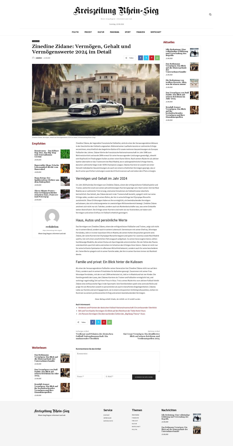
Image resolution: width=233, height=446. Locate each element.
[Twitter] (146, 57)
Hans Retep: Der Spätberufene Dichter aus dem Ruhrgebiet (46, 180)
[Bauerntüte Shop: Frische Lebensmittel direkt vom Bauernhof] (65, 168)
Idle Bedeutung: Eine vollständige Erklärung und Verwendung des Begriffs (177, 52)
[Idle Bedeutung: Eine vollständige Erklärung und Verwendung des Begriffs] (194, 52)
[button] (210, 14)
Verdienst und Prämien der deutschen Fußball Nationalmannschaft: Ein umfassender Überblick (117, 307)
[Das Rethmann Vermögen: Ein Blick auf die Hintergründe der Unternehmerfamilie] (65, 358)
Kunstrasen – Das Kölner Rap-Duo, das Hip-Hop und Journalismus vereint (46, 154)
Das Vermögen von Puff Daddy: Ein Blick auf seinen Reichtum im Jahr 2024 (46, 373)
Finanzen (36, 41)
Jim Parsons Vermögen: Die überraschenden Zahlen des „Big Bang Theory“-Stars (111, 314)
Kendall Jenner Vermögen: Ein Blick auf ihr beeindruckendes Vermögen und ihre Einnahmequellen (46, 388)
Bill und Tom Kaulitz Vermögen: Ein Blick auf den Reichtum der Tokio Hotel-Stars (112, 310)
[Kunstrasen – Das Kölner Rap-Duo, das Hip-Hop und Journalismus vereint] (65, 154)
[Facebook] (140, 57)
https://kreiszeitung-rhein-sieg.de (52, 230)
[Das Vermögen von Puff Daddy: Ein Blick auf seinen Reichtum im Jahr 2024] (65, 373)
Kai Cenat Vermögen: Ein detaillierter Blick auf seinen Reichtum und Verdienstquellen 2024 (141, 336)
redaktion (39, 58)
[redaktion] (33, 58)
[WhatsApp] (157, 57)
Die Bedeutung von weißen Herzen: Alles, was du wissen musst (176, 82)
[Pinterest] (151, 57)
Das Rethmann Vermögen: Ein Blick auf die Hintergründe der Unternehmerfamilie (46, 358)
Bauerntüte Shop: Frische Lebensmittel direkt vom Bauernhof (46, 167)
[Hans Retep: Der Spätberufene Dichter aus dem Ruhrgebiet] (65, 181)
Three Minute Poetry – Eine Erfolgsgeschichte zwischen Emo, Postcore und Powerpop (46, 194)
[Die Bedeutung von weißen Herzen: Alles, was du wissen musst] (194, 83)
